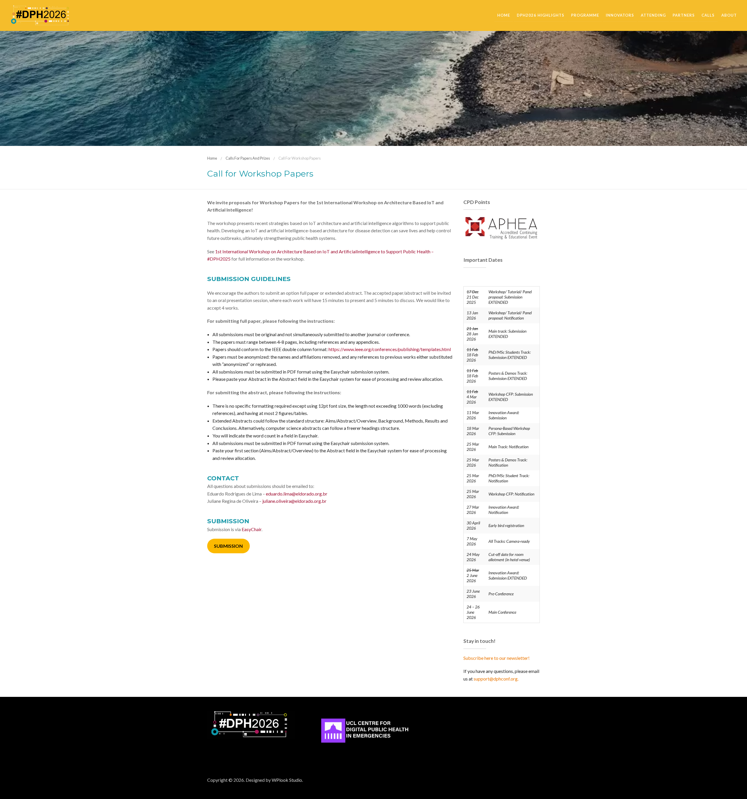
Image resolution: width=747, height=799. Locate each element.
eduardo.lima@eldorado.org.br (296, 493)
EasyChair (251, 529)
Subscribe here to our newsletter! (496, 658)
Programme (585, 15)
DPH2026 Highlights (540, 15)
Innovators (620, 15)
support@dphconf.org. (496, 678)
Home (503, 15)
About (729, 15)
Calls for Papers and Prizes (248, 158)
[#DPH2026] (40, 15)
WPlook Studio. (287, 780)
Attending (653, 15)
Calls (708, 15)
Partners (684, 15)
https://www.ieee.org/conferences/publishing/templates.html (390, 349)
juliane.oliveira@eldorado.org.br (294, 501)
